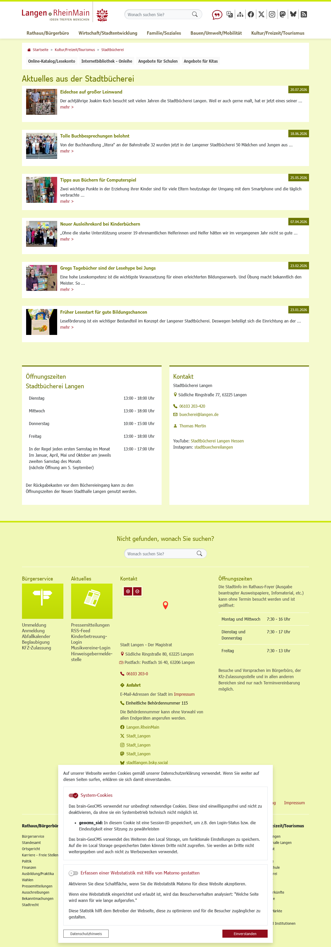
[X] (261, 14)
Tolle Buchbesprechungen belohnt (94, 136)
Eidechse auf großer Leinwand (91, 92)
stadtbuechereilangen (213, 446)
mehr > (67, 106)
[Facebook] (251, 14)
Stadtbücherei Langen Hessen (217, 440)
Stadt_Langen (138, 735)
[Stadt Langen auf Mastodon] (282, 14)
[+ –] (165, 609)
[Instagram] (272, 14)
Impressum (184, 694)
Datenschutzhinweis (86, 933)
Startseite (40, 49)
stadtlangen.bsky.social (147, 762)
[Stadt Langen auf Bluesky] (293, 14)
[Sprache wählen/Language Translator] (229, 14)
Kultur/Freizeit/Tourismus (75, 49)
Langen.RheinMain (142, 726)
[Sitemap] (240, 14)
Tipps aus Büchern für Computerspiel (98, 180)
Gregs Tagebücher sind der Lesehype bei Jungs (108, 268)
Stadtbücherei (112, 49)
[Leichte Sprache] (217, 14)
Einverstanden (245, 933)
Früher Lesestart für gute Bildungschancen (103, 312)
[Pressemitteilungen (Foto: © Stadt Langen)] (91, 601)
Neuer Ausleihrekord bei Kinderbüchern (100, 224)
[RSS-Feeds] (304, 14)
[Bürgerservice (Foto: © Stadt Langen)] (42, 601)
